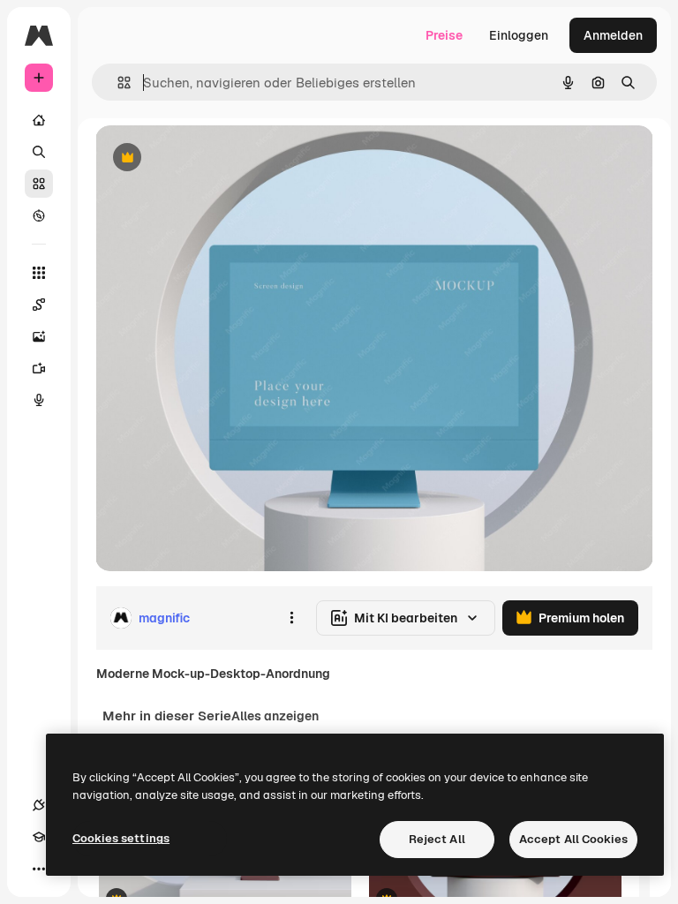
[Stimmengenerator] (39, 400)
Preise (444, 35)
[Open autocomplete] (117, 82)
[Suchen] (39, 152)
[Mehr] (39, 869)
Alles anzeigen (275, 716)
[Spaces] (39, 304)
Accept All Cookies (573, 839)
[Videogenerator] (39, 368)
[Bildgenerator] (39, 336)
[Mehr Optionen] (291, 618)
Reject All (437, 839)
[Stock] (39, 184)
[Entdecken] (39, 215)
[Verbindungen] (39, 805)
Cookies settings (121, 838)
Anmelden (613, 35)
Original (208, 158)
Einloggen (518, 35)
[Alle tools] (39, 273)
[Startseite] (39, 120)
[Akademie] (39, 837)
